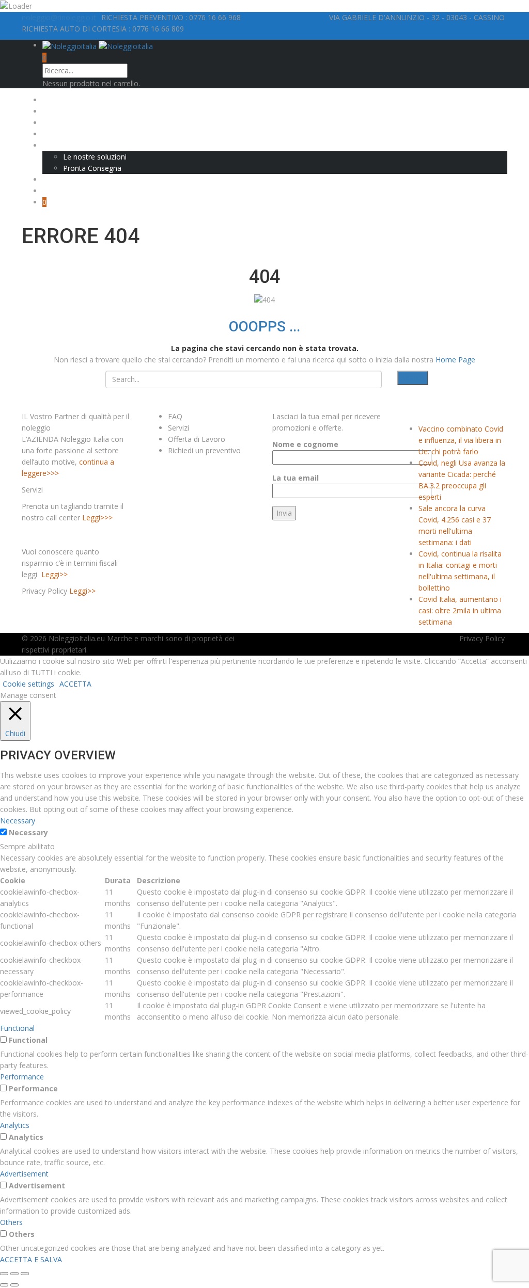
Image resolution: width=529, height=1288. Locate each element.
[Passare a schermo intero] (14, 1273)
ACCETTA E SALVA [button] (31, 1259)
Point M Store (65, 179)
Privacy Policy (482, 638)
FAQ (175, 416)
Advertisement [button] (24, 1174)
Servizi (178, 428)
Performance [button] (22, 1077)
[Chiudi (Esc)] (4, 1273)
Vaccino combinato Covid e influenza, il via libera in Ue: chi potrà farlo (460, 440)
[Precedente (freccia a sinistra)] (4, 1284)
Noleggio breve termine (81, 123)
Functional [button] (17, 1028)
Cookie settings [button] (28, 684)
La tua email (295, 478)
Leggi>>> (97, 517)
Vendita (54, 134)
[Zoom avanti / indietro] (25, 1273)
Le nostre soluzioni (95, 157)
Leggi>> (54, 574)
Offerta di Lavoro (196, 439)
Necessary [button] (17, 820)
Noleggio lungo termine (81, 111)
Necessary (28, 832)
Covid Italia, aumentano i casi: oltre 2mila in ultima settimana (460, 610)
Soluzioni (57, 145)
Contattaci (59, 191)
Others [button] (11, 1222)
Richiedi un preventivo (204, 450)
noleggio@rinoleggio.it (59, 17)
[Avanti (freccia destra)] (14, 1284)
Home (52, 100)
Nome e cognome (305, 444)
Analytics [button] (14, 1125)
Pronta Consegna (92, 168)
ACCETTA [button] (75, 684)
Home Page (455, 359)
